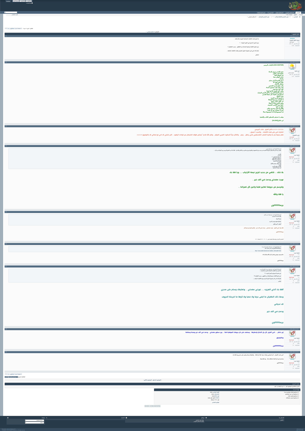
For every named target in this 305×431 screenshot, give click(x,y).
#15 (6, 211)
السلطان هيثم (279, 13)
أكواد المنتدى (216, 392)
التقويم (295, 15)
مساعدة (8, 1)
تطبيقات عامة (289, 15)
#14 (6, 145)
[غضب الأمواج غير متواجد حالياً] (292, 130)
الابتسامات (216, 394)
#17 (6, 266)
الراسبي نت (270, 13)
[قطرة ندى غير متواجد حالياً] (292, 150)
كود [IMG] (216, 396)
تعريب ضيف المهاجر (299, 430)
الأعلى (281, 420)
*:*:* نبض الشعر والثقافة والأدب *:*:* (281, 17)
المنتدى (298, 13)
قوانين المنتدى (215, 402)
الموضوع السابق (157, 380)
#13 (6, 126)
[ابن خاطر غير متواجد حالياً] (292, 66)
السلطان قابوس (290, 13)
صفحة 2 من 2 (17, 28)
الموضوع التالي (148, 380)
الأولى (11, 28)
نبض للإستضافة (261, 13)
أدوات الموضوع (296, 34)
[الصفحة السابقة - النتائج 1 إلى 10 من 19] (9, 28)
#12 (6, 62)
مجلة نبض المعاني (200, 420)
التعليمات (301, 15)
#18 (6, 329)
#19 (6, 352)
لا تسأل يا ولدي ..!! (150, 32)
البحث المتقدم (15, 15)
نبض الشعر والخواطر (264, 17)
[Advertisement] (152, 21)
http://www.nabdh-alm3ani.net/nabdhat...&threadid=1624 (268, 250)
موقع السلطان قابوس (199, 421)
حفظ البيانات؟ (29, 3)
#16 (6, 243)
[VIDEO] (217, 398)
